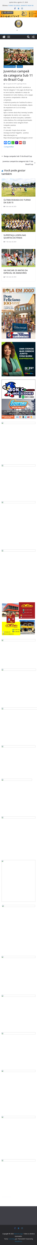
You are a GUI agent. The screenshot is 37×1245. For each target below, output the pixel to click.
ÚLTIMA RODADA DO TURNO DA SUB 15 (17, 201)
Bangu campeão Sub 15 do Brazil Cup (18, 156)
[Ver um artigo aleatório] (33, 36)
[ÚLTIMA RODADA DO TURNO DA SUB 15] (18, 180)
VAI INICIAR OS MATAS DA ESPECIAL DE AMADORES (16, 271)
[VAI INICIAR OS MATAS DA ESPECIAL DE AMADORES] (18, 250)
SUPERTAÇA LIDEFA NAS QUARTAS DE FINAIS (15, 236)
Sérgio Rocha (22, 84)
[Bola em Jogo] (18, 12)
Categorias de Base (9, 66)
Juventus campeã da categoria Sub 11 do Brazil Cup (18, 162)
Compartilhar (9, 147)
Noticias (19, 66)
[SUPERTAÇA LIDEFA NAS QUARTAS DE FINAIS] (18, 215)
